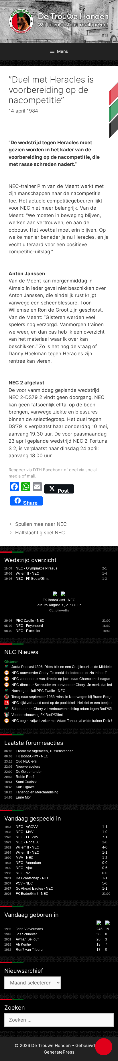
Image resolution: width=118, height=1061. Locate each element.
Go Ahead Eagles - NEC (34, 888)
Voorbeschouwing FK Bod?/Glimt (37, 715)
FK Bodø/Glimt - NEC (59, 600)
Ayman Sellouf (27, 939)
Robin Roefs (25, 777)
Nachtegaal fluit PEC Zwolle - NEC (38, 691)
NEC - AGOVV (27, 827)
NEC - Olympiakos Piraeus (36, 568)
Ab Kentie (23, 944)
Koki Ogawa (25, 787)
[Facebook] (14, 489)
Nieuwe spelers (28, 767)
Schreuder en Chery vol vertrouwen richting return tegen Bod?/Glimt (64, 709)
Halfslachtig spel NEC (40, 532)
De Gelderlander (29, 772)
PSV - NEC (24, 883)
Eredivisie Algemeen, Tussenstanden (45, 751)
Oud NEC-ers (26, 761)
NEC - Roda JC (28, 842)
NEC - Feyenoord (29, 626)
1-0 (104, 832)
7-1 (104, 837)
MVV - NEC (25, 858)
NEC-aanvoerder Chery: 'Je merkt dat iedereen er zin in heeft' (59, 673)
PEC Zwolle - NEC (30, 621)
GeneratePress (59, 1052)
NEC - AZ (23, 873)
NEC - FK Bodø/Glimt (32, 579)
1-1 (104, 827)
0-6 (104, 868)
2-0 (104, 842)
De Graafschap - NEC (33, 878)
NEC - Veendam (28, 863)
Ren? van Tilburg (29, 950)
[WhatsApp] (26, 489)
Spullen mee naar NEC (41, 524)
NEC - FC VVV (27, 837)
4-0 (104, 847)
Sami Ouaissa (27, 782)
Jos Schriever (26, 934)
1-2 (104, 858)
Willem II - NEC (27, 573)
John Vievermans (29, 929)
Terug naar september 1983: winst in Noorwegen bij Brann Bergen (63, 697)
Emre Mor (23, 797)
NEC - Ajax (24, 868)
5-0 (104, 883)
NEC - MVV (25, 832)
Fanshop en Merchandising (37, 792)
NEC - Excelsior (28, 631)
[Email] (37, 489)
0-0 (104, 863)
